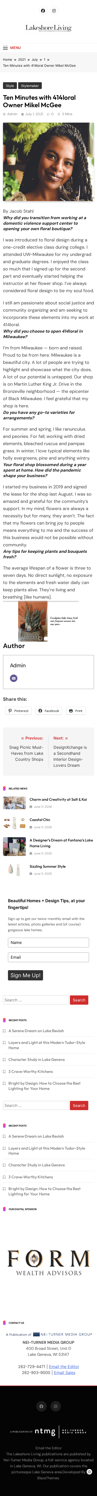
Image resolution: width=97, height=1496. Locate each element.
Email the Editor (64, 1366)
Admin (12, 114)
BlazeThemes (48, 1478)
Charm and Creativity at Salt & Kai (58, 799)
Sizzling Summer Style (48, 866)
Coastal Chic (40, 819)
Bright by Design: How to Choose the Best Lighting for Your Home (44, 1086)
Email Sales (64, 1372)
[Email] (13, 678)
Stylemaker (30, 85)
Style (10, 85)
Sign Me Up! (25, 975)
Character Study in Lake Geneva (36, 1059)
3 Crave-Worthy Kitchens (30, 1071)
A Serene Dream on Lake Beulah (36, 1030)
